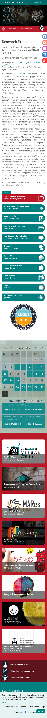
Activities (12, 29)
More (4, 702)
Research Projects (26, 29)
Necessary (20, 712)
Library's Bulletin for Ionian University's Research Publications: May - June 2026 (22, 418)
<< (5, 348)
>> (42, 348)
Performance (31, 712)
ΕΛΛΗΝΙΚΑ (37, 3)
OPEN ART (22, 74)
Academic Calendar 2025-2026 (15, 405)
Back (6, 192)
